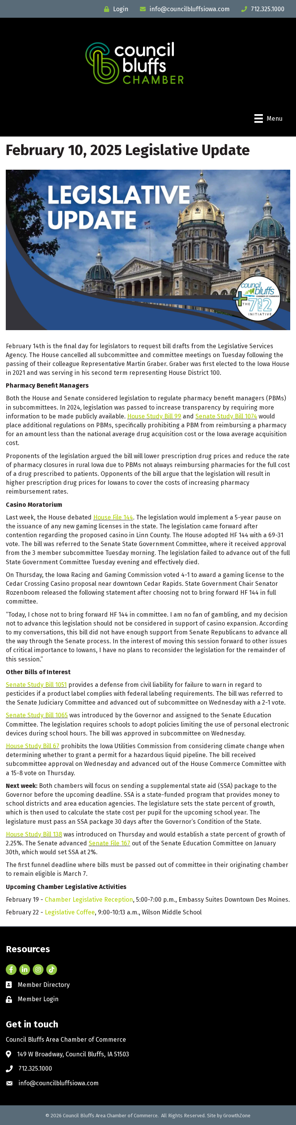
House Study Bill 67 (32, 746)
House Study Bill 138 (34, 834)
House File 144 (113, 517)
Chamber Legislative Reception (89, 899)
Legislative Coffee (70, 912)
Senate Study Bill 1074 (226, 416)
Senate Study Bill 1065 (37, 715)
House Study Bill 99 (154, 416)
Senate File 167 (109, 843)
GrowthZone (237, 1115)
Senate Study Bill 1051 (36, 684)
